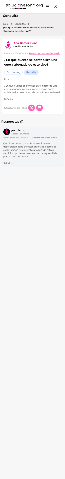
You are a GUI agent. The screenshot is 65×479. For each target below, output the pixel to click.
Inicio (5, 24)
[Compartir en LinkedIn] (39, 108)
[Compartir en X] (31, 108)
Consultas (20, 24)
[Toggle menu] (47, 6)
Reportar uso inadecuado (44, 53)
